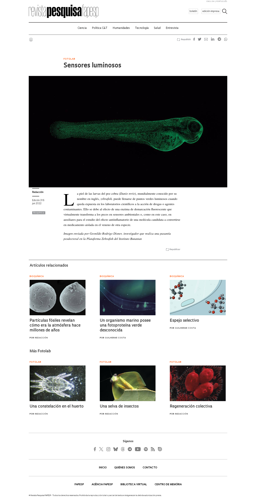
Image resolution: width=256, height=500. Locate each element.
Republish (186, 40)
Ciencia (82, 28)
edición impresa (210, 11)
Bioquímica (38, 213)
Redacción (37, 192)
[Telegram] (129, 449)
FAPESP (80, 484)
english (211, 1)
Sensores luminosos (92, 66)
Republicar (174, 250)
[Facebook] (95, 449)
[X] (101, 449)
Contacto (150, 467)
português (221, 1)
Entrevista (172, 28)
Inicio (103, 467)
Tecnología (142, 28)
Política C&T (99, 28)
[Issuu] (158, 449)
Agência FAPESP (103, 484)
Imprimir (31, 39)
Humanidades (121, 28)
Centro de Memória (168, 484)
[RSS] (151, 449)
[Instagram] (108, 449)
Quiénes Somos (125, 467)
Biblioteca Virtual (134, 484)
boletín (193, 11)
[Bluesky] (115, 449)
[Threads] (122, 449)
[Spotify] (145, 449)
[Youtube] (138, 449)
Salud (157, 28)
